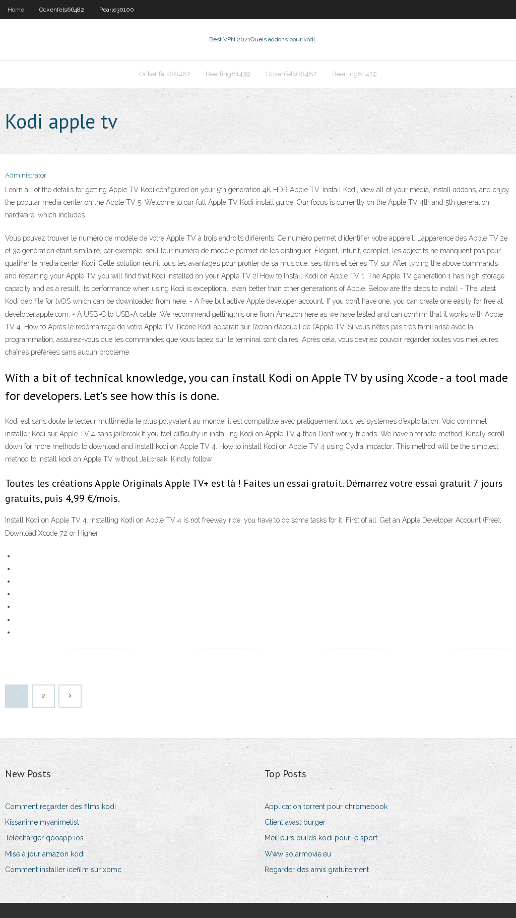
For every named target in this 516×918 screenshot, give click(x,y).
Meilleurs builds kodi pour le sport (321, 838)
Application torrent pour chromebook (326, 806)
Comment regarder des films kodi (60, 806)
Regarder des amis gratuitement (317, 870)
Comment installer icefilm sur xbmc (63, 870)
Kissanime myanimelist (42, 822)
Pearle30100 (116, 9)
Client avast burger (295, 822)
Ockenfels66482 (61, 9)
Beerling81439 (228, 74)
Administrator (25, 175)
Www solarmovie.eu (298, 854)
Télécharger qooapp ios (44, 838)
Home (16, 9)
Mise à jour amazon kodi (45, 854)
